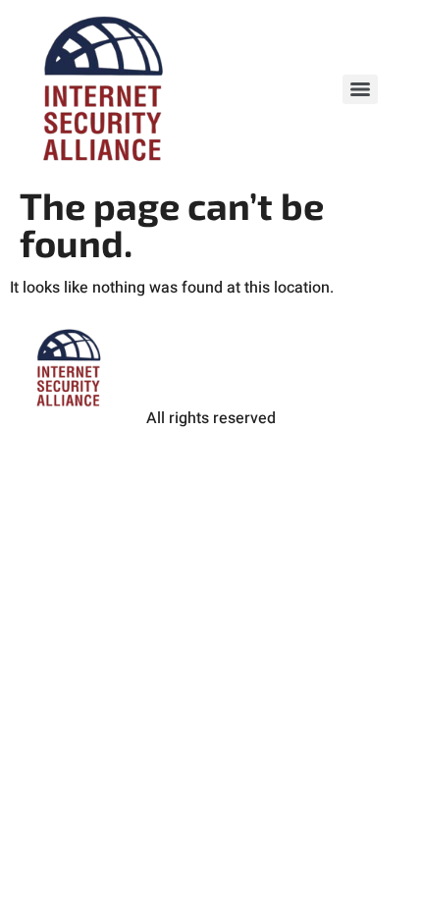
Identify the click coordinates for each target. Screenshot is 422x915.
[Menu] (360, 89)
